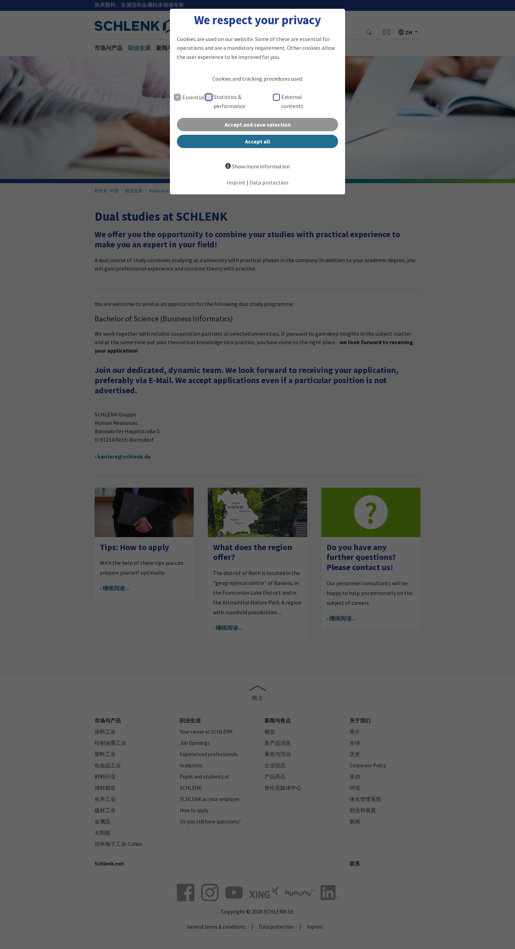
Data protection (268, 182)
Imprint (236, 182)
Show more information (261, 166)
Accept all (257, 141)
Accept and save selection (258, 124)
